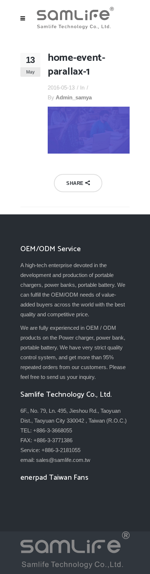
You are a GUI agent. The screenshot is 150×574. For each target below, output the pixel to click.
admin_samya (74, 97)
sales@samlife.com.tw (63, 460)
